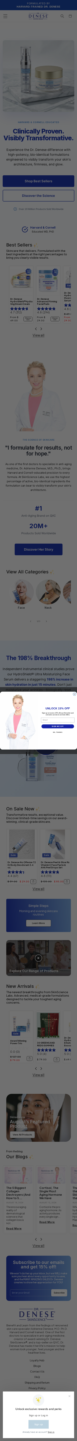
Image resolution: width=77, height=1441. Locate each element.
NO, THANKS (57, 732)
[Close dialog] (74, 694)
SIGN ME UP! (58, 726)
